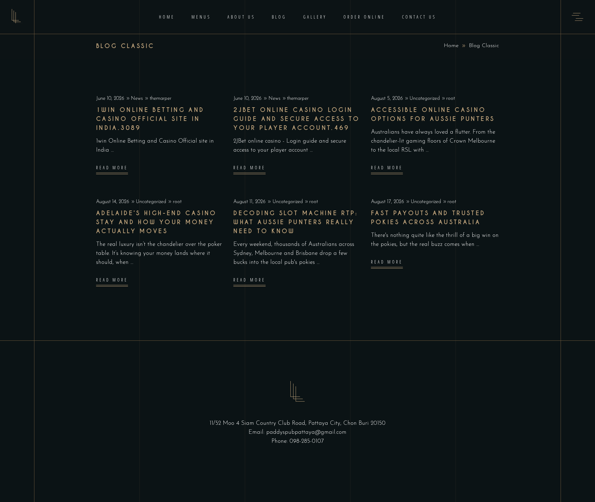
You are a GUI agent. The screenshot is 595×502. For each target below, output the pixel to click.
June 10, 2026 (111, 98)
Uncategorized (424, 98)
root (450, 98)
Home (451, 46)
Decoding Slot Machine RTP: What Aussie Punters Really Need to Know (295, 222)
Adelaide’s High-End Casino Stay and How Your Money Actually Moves (156, 222)
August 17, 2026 (388, 201)
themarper (160, 98)
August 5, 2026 (387, 98)
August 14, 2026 (113, 201)
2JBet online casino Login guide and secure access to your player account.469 (296, 119)
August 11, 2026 (250, 201)
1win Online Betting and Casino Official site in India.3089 (150, 119)
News (137, 98)
